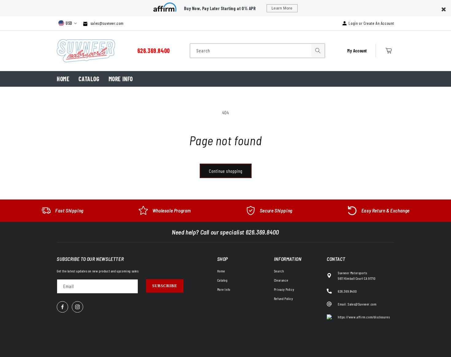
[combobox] (257, 51)
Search (279, 271)
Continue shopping (225, 171)
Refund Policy (283, 298)
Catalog (89, 78)
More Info (121, 78)
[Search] (318, 50)
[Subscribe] (165, 286)
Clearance (281, 280)
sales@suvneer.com (106, 23)
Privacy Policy (284, 289)
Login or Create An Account (371, 23)
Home (63, 78)
